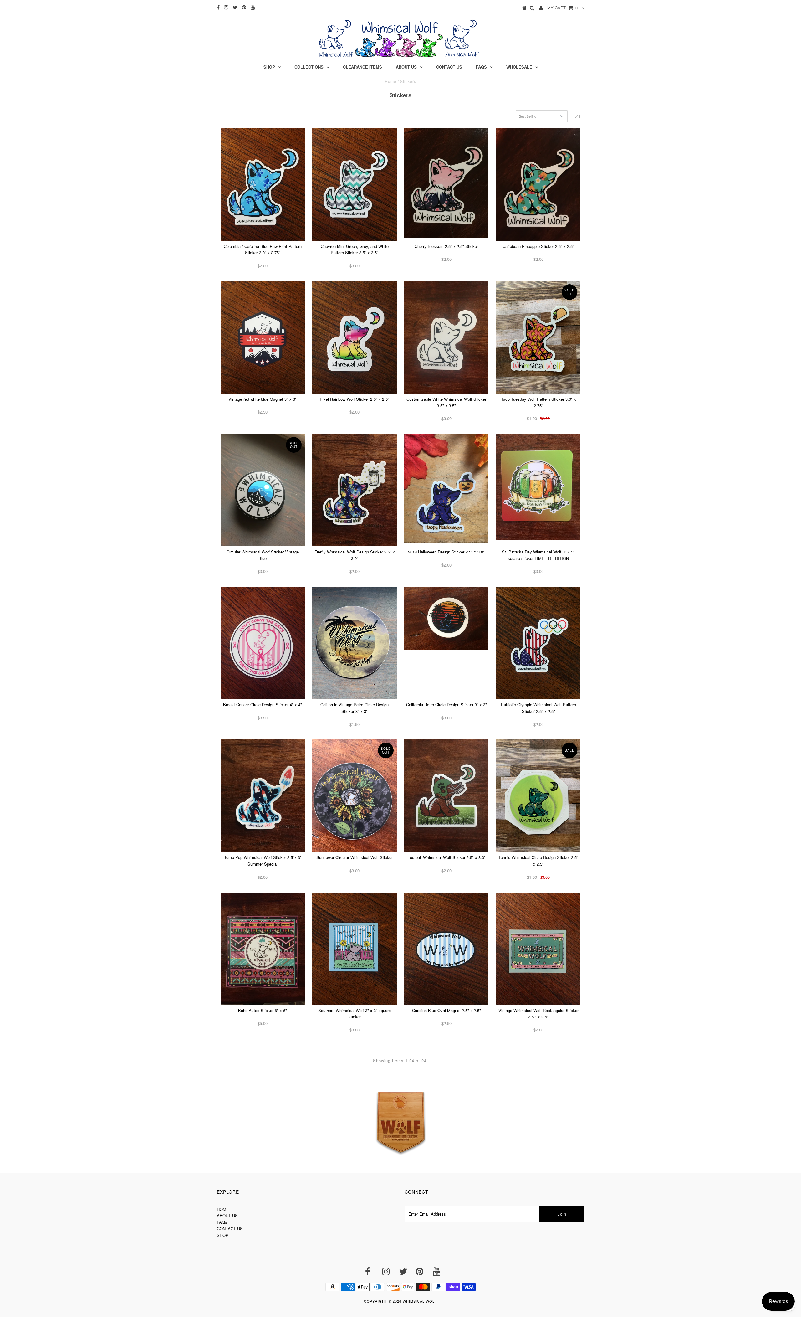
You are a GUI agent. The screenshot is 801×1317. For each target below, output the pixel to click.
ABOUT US (227, 1215)
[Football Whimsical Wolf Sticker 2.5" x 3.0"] (446, 795)
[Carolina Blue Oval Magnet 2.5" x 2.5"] (446, 949)
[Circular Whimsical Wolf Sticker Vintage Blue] (263, 490)
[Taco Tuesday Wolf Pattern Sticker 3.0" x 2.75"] (538, 337)
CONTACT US (230, 1229)
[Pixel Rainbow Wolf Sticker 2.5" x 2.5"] (354, 337)
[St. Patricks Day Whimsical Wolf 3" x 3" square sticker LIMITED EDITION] (538, 487)
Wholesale (519, 67)
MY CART (562, 8)
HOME (223, 1209)
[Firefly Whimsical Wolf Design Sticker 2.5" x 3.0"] (354, 490)
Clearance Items (362, 67)
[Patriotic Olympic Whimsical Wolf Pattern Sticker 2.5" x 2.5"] (538, 643)
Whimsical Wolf (420, 1301)
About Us (406, 67)
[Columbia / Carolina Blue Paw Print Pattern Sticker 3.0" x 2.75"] (263, 184)
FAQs (481, 67)
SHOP (222, 1235)
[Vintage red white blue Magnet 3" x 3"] (263, 337)
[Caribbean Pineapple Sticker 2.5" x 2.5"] (538, 184)
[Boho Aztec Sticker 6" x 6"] (263, 949)
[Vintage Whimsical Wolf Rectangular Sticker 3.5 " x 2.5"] (538, 949)
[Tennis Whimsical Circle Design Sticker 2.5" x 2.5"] (538, 795)
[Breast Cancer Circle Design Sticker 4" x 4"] (263, 643)
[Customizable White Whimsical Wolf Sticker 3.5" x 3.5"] (446, 337)
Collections (309, 67)
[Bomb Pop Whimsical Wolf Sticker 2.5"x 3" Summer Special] (263, 795)
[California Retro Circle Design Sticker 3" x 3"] (446, 618)
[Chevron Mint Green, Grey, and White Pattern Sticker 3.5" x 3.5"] (354, 184)
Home (390, 81)
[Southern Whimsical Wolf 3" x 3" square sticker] (354, 949)
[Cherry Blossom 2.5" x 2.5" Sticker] (446, 183)
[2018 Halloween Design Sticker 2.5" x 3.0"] (446, 488)
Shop (269, 67)
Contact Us (449, 67)
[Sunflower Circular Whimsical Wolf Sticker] (354, 795)
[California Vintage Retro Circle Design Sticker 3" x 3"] (354, 643)
